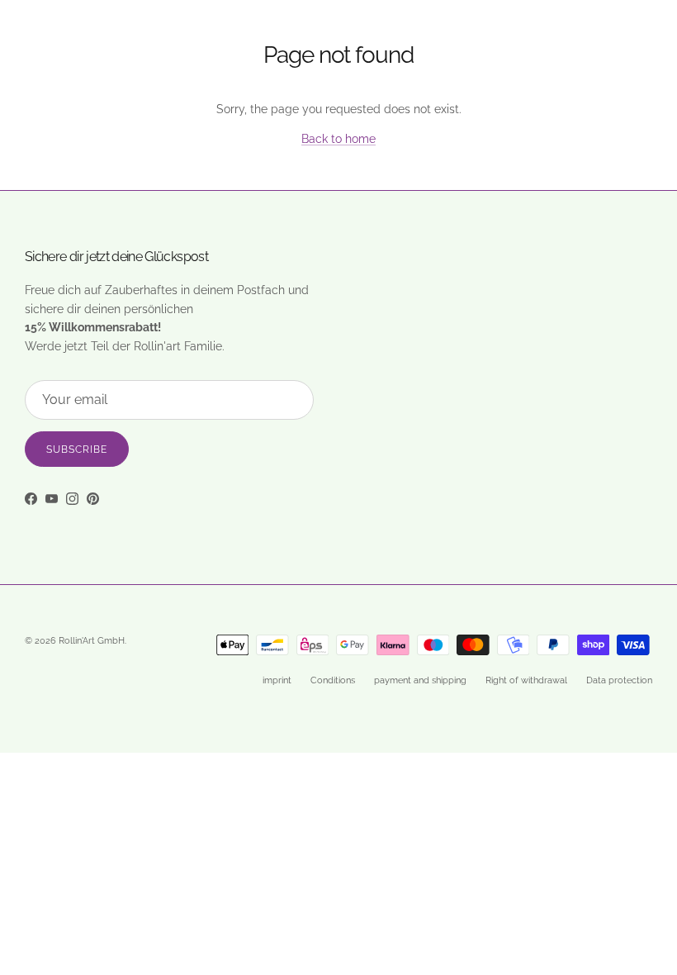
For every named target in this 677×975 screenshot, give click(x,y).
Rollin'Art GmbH (92, 640)
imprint (277, 680)
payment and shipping (420, 680)
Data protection (619, 680)
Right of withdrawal (526, 680)
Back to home (338, 138)
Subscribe (76, 449)
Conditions (332, 680)
